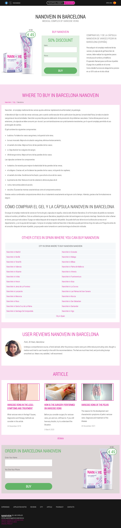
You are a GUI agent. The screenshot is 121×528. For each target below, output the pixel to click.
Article (49, 507)
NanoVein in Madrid (13, 252)
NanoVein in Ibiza (68, 281)
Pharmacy (59, 507)
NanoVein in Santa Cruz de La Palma (19, 306)
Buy (60, 71)
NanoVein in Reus (12, 301)
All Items (60, 438)
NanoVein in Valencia (13, 266)
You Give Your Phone (12, 469)
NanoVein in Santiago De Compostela (19, 311)
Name (46, 45)
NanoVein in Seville (13, 257)
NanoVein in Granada (69, 252)
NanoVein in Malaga (69, 257)
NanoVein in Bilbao (68, 262)
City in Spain (60, 316)
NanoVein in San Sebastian (71, 301)
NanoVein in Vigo (68, 311)
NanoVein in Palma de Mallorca (73, 266)
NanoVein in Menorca (14, 296)
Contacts (70, 507)
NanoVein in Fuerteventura (71, 276)
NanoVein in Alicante (13, 271)
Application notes (19, 507)
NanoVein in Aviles (13, 276)
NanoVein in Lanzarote (14, 291)
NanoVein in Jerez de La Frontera (18, 286)
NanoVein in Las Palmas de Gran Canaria (76, 291)
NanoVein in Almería (69, 271)
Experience (5, 507)
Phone (46, 55)
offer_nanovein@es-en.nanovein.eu (12, 518)
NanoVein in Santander (70, 306)
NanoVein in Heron (13, 281)
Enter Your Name (11, 457)
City (41, 507)
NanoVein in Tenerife (13, 262)
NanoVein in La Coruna (70, 286)
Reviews (33, 507)
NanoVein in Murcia (69, 296)
